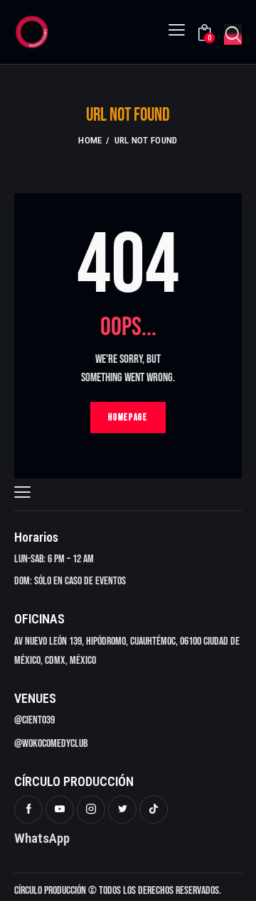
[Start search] (233, 34)
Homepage (128, 417)
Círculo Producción (50, 890)
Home (90, 140)
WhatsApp (42, 838)
